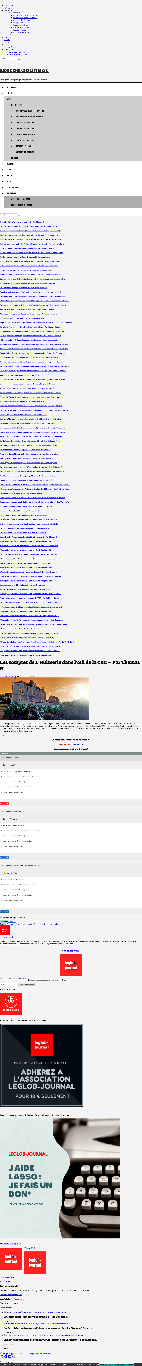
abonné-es (10, 1277)
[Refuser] (134, 1365)
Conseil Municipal (41, 924)
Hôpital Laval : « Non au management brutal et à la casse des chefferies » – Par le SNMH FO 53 (36, 323)
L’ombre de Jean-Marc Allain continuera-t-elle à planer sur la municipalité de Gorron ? (33, 559)
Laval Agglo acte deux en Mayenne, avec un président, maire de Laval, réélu (28, 463)
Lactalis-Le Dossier (21, 27)
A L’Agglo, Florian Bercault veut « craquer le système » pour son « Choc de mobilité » (32, 397)
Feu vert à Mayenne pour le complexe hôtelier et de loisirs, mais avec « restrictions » (31, 419)
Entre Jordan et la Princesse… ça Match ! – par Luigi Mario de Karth (26, 458)
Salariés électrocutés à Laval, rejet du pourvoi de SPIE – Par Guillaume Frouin (29, 598)
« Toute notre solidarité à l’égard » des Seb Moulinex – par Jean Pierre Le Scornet (31, 607)
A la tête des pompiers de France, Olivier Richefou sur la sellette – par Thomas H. (30, 231)
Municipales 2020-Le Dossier (25, 17)
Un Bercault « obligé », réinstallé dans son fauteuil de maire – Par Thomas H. (29, 519)
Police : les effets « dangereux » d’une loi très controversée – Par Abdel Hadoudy (30, 261)
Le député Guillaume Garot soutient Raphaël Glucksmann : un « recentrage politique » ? (33, 296)
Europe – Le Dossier (21, 22)
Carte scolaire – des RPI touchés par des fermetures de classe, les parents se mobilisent (32, 498)
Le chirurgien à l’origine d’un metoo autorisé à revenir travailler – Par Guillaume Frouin (33, 624)
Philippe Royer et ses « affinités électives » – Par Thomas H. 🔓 (23, 415)
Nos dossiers (14, 13)
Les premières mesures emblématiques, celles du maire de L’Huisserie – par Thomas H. (32, 432)
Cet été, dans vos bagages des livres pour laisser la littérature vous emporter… (29, 235)
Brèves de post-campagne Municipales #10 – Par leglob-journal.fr (24, 528)
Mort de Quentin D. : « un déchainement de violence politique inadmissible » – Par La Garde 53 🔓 (37, 642)
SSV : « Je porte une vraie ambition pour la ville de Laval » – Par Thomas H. (29, 633)
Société (7, 39)
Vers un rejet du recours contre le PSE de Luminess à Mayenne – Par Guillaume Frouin (33, 467)
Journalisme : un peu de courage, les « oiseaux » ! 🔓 (20, 375)
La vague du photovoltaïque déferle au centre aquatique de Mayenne (26, 506)
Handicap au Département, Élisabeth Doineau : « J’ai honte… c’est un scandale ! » (31, 292)
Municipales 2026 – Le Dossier (25, 15)
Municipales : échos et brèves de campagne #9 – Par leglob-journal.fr (26, 541)
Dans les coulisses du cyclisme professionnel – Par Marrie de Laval (25, 563)
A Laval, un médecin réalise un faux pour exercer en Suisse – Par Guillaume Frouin (31, 253)
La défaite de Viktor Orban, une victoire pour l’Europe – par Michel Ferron (28, 445)
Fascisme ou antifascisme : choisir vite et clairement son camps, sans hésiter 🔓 (29, 616)
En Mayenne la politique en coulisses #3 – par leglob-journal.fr (23, 288)
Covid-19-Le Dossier (21, 20)
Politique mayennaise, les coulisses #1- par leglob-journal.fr (22, 401)
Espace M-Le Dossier (22, 25)
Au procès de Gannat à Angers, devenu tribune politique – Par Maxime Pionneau (30, 393)
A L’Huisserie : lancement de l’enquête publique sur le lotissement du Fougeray (29, 476)
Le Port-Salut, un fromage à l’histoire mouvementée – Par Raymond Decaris (28, 226)
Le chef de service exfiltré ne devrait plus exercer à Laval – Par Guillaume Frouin (30, 441)
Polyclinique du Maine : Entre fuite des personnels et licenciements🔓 (26, 270)
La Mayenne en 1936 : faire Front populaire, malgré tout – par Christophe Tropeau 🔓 (32, 428)
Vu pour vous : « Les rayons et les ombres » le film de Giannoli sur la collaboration (31, 436)
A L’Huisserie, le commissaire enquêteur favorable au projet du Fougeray (27, 283)
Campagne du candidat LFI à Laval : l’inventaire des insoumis (23, 511)
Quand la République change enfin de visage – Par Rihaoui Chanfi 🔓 (26, 480)
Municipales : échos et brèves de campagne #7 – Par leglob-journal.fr (26, 567)
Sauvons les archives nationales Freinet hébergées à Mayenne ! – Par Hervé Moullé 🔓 (32, 244)
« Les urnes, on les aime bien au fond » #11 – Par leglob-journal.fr (24, 515)
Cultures (8, 37)
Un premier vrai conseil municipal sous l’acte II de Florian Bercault (25, 450)
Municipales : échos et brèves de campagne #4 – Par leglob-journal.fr (26, 655)
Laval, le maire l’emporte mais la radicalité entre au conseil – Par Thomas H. (28, 537)
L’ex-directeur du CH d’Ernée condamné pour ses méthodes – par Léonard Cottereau (32, 379)
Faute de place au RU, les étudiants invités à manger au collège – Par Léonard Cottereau (33, 371)
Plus (6, 44)
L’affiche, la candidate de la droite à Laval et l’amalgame (21, 629)
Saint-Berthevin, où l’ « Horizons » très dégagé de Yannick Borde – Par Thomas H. (31, 576)
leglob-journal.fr (7, 676)
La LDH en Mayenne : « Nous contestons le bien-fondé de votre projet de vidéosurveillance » (34, 410)
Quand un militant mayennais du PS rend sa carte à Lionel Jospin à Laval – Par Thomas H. (34, 502)
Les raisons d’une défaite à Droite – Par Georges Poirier (21, 493)
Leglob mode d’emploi (18, 54)
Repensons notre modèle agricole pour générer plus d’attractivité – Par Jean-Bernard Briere (34, 305)
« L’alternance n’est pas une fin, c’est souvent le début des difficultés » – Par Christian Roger (34, 489)
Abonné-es (9, 49)
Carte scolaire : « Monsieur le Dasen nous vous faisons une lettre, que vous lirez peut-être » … (35, 485)
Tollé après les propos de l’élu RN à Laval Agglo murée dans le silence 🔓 (27, 388)
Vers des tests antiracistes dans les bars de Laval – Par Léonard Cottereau (27, 310)
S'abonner (4, 803)
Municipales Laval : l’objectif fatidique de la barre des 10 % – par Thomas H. (29, 546)
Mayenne (8, 10)
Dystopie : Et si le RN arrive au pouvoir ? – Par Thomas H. (22, 222)
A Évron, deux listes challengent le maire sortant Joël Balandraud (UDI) (27, 638)
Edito (6, 42)
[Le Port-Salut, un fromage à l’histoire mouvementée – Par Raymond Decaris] (36, 1324)
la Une (10, 93)
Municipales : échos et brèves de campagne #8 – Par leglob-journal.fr (26, 550)
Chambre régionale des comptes (20, 924)
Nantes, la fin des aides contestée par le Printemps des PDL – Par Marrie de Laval (30, 275)
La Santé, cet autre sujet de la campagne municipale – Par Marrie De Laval (28, 554)
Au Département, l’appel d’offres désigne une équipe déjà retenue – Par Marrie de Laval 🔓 (34, 366)
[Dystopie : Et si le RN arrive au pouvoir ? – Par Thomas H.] (35, 1312)
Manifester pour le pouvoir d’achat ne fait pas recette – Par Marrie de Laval (28, 314)
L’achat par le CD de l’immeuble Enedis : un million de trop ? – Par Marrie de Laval (32, 331)
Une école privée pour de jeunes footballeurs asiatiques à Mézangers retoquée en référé (32, 279)
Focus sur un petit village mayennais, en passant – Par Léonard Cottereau (27, 248)
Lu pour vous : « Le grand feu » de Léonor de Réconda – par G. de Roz (27, 384)
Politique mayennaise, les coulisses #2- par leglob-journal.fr (22, 318)
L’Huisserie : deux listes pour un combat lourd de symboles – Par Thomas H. (28, 572)
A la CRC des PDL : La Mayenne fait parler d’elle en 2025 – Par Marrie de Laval (30, 239)
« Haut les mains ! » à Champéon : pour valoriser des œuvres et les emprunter (29, 340)
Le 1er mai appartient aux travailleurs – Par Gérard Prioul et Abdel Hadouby (29, 423)
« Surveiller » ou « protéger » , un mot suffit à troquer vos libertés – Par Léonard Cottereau (34, 301)
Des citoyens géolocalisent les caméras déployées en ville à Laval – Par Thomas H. (30, 594)
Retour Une (5, 1281)
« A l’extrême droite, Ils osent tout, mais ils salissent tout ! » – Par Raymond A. (29, 357)
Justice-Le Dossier (20, 30)
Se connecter (78, 744)
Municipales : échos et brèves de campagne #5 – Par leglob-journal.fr (26, 611)
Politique (60, 924)
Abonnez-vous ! (72, 951)
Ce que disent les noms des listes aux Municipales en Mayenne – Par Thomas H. (30, 651)
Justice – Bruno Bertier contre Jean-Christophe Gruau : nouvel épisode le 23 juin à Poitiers (34, 349)
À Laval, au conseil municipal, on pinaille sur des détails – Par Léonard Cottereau (30, 336)
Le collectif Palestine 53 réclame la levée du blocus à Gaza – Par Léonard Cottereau (31, 327)
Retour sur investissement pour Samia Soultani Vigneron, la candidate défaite (29, 524)
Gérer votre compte (17, 52)
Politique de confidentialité (11, 1294)
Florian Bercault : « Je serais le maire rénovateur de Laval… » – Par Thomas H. (30, 646)
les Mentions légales (11, 1244)
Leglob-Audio (10, 47)
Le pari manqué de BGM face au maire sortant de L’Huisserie (23, 533)
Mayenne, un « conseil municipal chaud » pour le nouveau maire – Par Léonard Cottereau (34, 344)
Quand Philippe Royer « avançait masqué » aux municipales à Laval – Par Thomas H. (32, 353)
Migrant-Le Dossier (21, 32)
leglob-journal (24, 70)
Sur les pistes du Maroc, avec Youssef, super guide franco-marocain (25, 257)
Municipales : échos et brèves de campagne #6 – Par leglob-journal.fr (26, 581)
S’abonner (11, 87)
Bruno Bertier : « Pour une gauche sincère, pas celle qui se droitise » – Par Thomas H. (32, 471)
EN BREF (12, 35)
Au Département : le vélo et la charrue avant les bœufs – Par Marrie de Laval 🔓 (30, 602)
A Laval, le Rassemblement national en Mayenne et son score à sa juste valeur (29, 454)
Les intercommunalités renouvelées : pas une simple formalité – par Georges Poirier (31, 406)
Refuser (110, 1365)
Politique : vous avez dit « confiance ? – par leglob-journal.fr (22, 585)
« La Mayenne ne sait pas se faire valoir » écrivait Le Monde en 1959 (25, 589)
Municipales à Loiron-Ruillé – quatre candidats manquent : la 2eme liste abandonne (31, 620)
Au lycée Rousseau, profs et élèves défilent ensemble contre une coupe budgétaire (30, 362)
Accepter (103, 1365)
